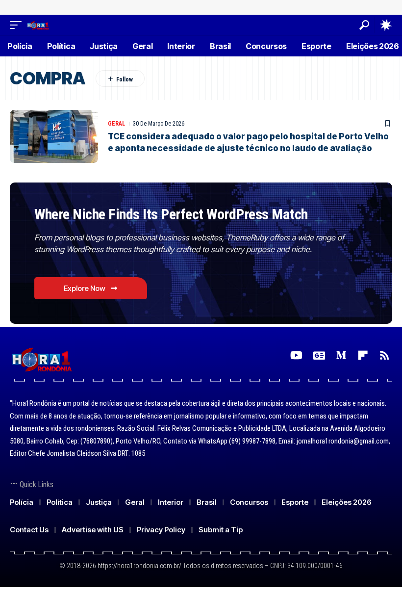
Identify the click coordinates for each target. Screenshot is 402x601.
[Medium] (341, 355)
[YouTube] (296, 355)
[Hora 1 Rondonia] (38, 24)
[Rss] (384, 355)
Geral (116, 123)
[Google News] (319, 355)
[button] (18, 24)
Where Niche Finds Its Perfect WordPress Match (171, 214)
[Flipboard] (363, 355)
